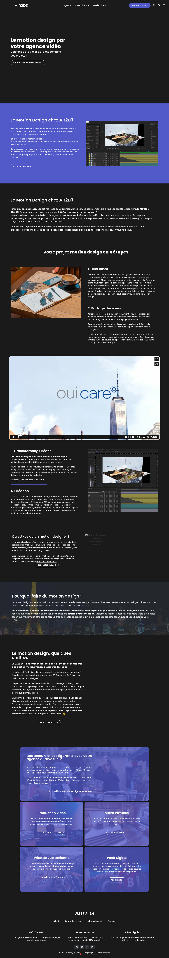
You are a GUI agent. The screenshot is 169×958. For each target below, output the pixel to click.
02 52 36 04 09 (96, 937)
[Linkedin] (164, 5)
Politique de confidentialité (133, 940)
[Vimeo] (92, 947)
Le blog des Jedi (94, 921)
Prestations (81, 5)
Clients (56, 921)
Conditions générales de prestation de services (133, 937)
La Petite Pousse (91, 954)
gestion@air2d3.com (77, 937)
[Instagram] (154, 5)
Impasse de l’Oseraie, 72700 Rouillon (85, 940)
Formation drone (73, 921)
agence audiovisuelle (29, 208)
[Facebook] (159, 5)
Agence (67, 5)
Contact (112, 921)
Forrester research (41, 707)
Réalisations (99, 5)
